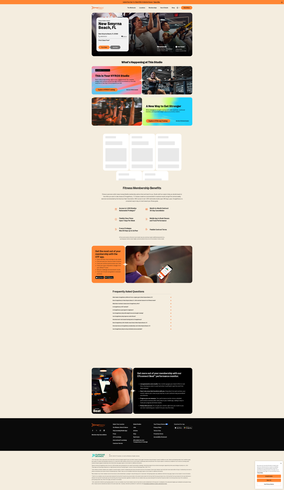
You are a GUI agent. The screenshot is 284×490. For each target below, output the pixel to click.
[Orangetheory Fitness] (98, 425)
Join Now (115, 47)
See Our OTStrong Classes (182, 121)
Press (114, 434)
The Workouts (131, 8)
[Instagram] (100, 430)
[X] (96, 430)
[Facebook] (92, 430)
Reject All (269, 480)
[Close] (281, 463)
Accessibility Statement (160, 437)
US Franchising (117, 437)
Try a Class (104, 47)
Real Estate (136, 437)
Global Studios (137, 424)
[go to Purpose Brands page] (98, 455)
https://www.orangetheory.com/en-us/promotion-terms (155, 483)
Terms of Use (157, 430)
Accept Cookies (269, 476)
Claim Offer (157, 2)
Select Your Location (118, 424)
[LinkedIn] (104, 430)
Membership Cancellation (99, 435)
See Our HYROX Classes (132, 89)
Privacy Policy (157, 427)
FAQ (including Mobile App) (120, 430)
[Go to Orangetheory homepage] (98, 7)
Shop (173, 8)
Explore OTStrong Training (158, 121)
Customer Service (118, 443)
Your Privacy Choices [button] (159, 424)
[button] (178, 8)
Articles (135, 430)
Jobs (134, 427)
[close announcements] (282, 2)
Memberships (153, 8)
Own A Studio (164, 8)
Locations (142, 8)
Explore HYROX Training (106, 90)
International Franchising (120, 440)
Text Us (125, 36)
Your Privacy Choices (269, 484)
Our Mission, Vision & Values (120, 427)
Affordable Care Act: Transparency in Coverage (140, 441)
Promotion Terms (158, 434)
